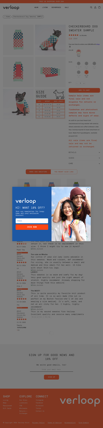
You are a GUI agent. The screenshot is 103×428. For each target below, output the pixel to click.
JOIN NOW (32, 227)
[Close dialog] (88, 189)
